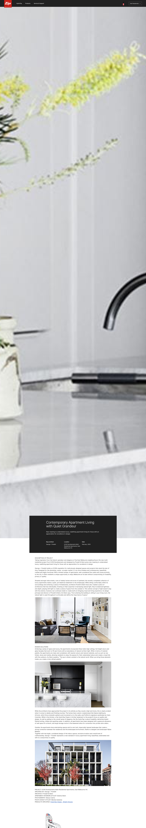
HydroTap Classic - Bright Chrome (61, 802)
